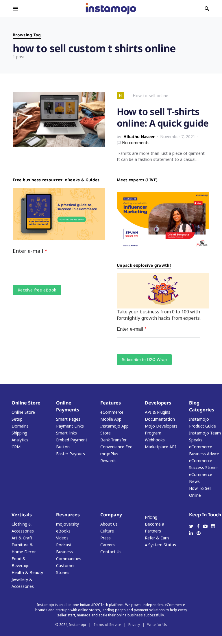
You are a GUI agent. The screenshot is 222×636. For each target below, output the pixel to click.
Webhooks (155, 440)
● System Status (160, 544)
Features (110, 403)
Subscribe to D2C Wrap (144, 359)
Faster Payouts (70, 453)
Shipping (19, 433)
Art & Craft (22, 538)
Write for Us (157, 624)
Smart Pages (68, 419)
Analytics (20, 440)
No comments (135, 142)
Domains (20, 426)
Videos (62, 538)
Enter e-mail (30, 250)
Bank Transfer (113, 440)
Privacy (134, 624)
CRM (16, 446)
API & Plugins (157, 412)
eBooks (63, 531)
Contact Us (110, 551)
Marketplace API (160, 446)
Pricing (151, 517)
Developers (158, 403)
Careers (107, 544)
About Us (109, 524)
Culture (107, 531)
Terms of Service (107, 624)
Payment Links (70, 426)
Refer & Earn (157, 538)
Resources (68, 514)
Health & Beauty (27, 572)
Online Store (26, 403)
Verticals (22, 514)
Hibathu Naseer (139, 136)
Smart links (66, 433)
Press (105, 538)
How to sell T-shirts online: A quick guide (162, 117)
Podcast (64, 544)
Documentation (160, 419)
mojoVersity (67, 524)
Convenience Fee (116, 446)
